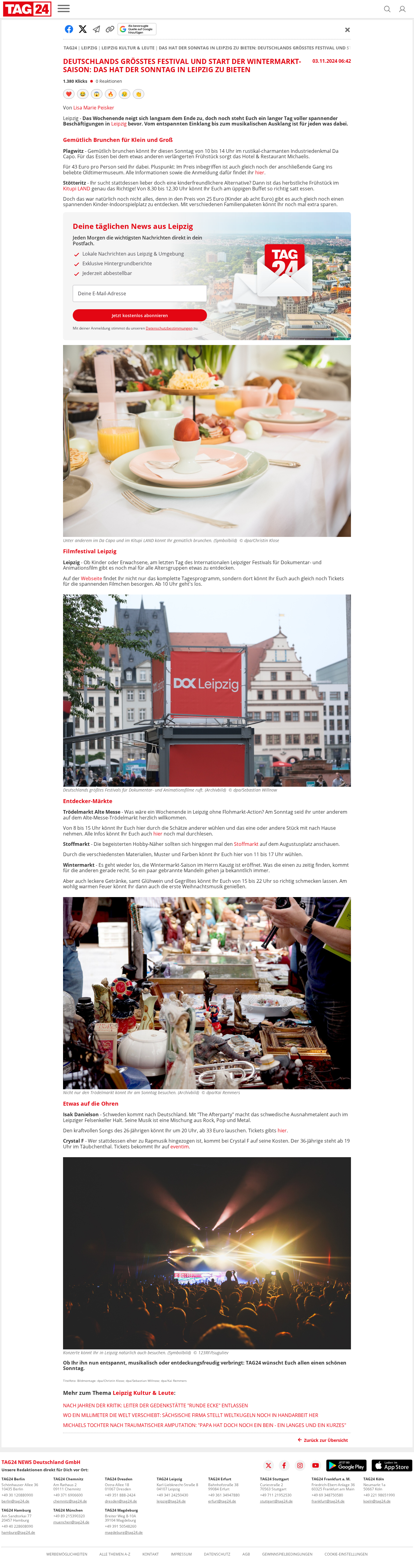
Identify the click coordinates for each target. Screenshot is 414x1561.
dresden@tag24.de (121, 1501)
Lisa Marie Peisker (93, 107)
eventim (179, 1146)
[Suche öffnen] (387, 9)
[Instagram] (300, 1465)
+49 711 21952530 (276, 1495)
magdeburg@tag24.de (124, 1532)
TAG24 (70, 47)
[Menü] (64, 9)
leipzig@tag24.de (171, 1501)
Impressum (181, 1554)
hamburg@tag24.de (18, 1532)
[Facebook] (284, 1465)
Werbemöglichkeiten (66, 1554)
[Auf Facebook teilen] (69, 29)
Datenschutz (217, 1554)
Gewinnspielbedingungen (287, 1554)
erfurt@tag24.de (222, 1501)
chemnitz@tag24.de (70, 1501)
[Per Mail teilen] (96, 29)
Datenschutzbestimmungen (169, 328)
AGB (246, 1554)
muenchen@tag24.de (71, 1522)
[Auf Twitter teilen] (83, 29)
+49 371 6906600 (68, 1495)
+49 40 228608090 (17, 1526)
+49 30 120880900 (17, 1495)
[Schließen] (347, 29)
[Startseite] (27, 9)
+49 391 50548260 (120, 1526)
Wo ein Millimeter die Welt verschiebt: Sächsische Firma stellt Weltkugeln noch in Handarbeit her (190, 1415)
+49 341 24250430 (172, 1495)
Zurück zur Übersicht (326, 1440)
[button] (402, 9)
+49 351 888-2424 (120, 1495)
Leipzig (89, 47)
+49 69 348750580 (327, 1495)
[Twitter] (268, 1465)
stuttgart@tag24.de (276, 1501)
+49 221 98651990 (379, 1495)
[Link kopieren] (110, 29)
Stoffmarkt (246, 844)
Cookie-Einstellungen (346, 1554)
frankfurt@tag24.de (328, 1501)
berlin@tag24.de (15, 1501)
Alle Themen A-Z (114, 1554)
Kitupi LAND (77, 188)
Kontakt (150, 1554)
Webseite (91, 578)
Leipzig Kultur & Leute (128, 47)
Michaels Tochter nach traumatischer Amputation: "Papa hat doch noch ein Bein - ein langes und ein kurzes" (204, 1425)
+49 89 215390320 (69, 1516)
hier (259, 172)
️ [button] (69, 94)
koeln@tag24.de (377, 1501)
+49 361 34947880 (224, 1495)
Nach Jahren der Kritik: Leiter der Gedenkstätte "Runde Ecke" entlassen (155, 1405)
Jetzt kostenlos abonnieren (140, 315)
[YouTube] (315, 1465)
